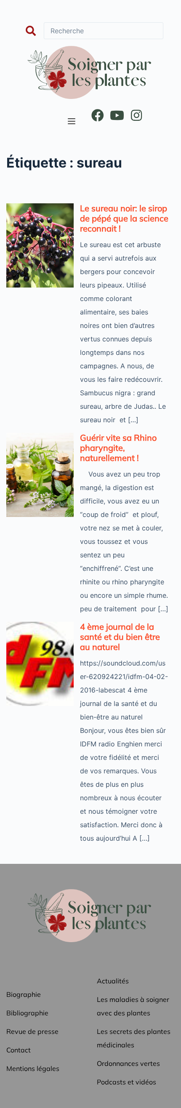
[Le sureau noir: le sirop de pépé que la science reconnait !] (40, 245)
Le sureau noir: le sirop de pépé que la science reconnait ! (124, 218)
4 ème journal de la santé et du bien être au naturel (120, 636)
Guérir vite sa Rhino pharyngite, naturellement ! (118, 447)
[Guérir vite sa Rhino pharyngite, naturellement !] (40, 475)
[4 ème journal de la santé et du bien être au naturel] (40, 664)
